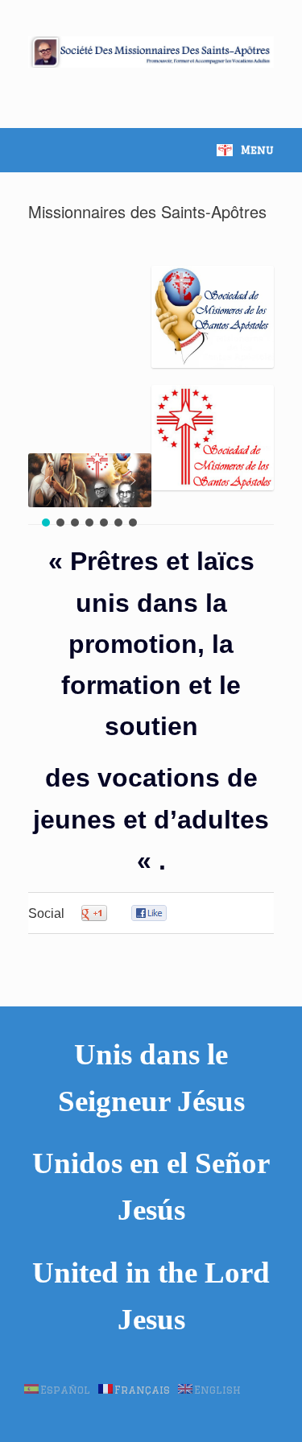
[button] (46, 480)
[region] (89, 491)
